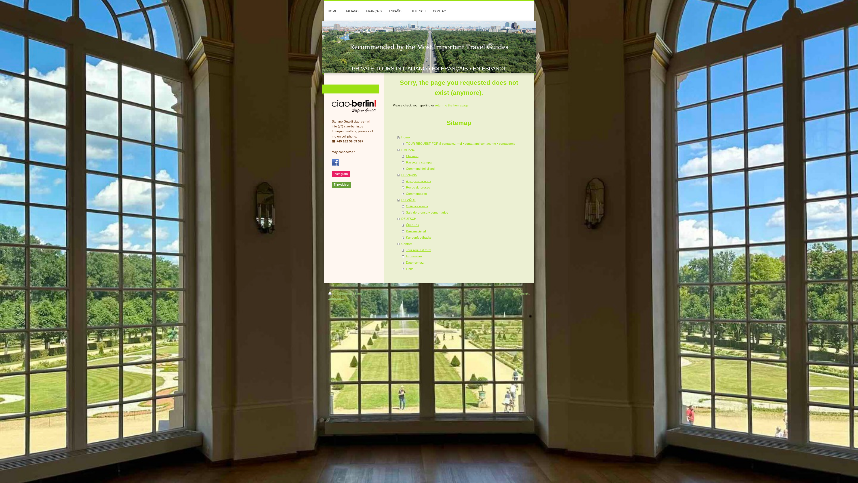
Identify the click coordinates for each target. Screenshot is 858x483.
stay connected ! (343, 152)
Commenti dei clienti (420, 168)
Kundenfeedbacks (418, 237)
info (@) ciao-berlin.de (347, 126)
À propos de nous (418, 181)
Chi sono (412, 156)
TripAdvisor (341, 184)
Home (405, 137)
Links (409, 269)
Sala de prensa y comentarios (427, 212)
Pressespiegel (416, 231)
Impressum (414, 256)
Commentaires (416, 193)
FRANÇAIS (409, 175)
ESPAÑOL (408, 200)
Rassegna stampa (419, 162)
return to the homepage (452, 105)
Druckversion (342, 293)
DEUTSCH (408, 218)
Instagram (341, 174)
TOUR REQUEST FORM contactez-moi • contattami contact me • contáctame (460, 143)
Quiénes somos (417, 206)
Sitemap (360, 293)
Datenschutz (415, 262)
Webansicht (521, 293)
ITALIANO (408, 150)
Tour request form (418, 250)
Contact (406, 244)
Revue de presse (418, 187)
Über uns (412, 225)
